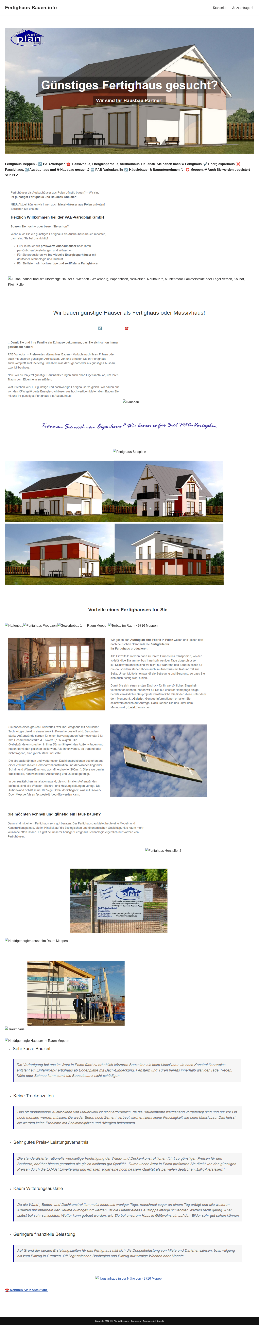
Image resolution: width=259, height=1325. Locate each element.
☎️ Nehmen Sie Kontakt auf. (26, 1290)
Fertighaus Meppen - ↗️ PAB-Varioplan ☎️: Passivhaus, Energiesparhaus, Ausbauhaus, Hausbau (137, 328)
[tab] (36, 328)
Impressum (136, 1321)
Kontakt (160, 1321)
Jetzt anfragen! (242, 7)
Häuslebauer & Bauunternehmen (36, 328)
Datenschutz (149, 1321)
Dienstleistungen (227, 328)
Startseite (219, 7)
